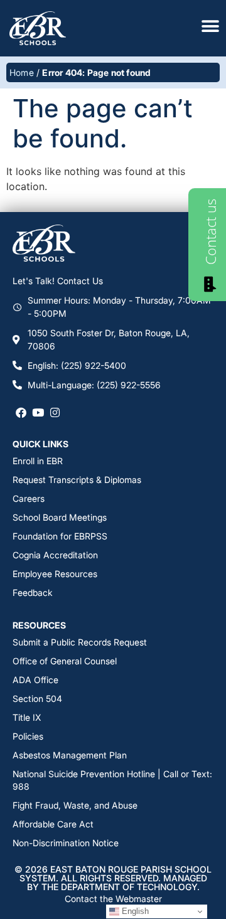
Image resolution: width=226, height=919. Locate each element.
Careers (29, 498)
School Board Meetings (60, 517)
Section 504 (37, 698)
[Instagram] (54, 412)
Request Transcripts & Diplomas (77, 479)
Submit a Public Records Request (80, 642)
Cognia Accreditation (55, 555)
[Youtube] (38, 412)
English (134, 911)
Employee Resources (55, 573)
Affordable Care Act (53, 824)
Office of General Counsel (65, 661)
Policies (28, 736)
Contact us (210, 232)
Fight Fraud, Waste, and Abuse (75, 805)
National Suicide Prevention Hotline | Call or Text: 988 (112, 780)
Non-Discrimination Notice (66, 842)
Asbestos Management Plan (70, 755)
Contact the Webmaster (113, 898)
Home (21, 72)
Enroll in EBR (38, 460)
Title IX (27, 717)
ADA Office (35, 679)
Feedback (33, 592)
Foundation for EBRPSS (60, 536)
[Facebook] (21, 412)
